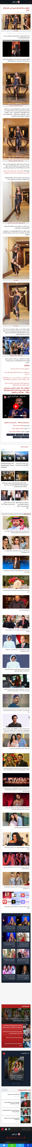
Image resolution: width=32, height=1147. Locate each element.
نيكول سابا (26, 434)
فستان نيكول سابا (10, 434)
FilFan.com (25, 1142)
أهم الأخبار (25, 1006)
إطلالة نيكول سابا (17, 437)
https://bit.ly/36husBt (18, 425)
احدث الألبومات (25, 1053)
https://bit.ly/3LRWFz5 (15, 431)
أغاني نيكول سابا (25, 437)
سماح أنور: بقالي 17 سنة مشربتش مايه (20, 368)
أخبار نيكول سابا (19, 434)
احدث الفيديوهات (17, 1090)
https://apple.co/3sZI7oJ (18, 428)
